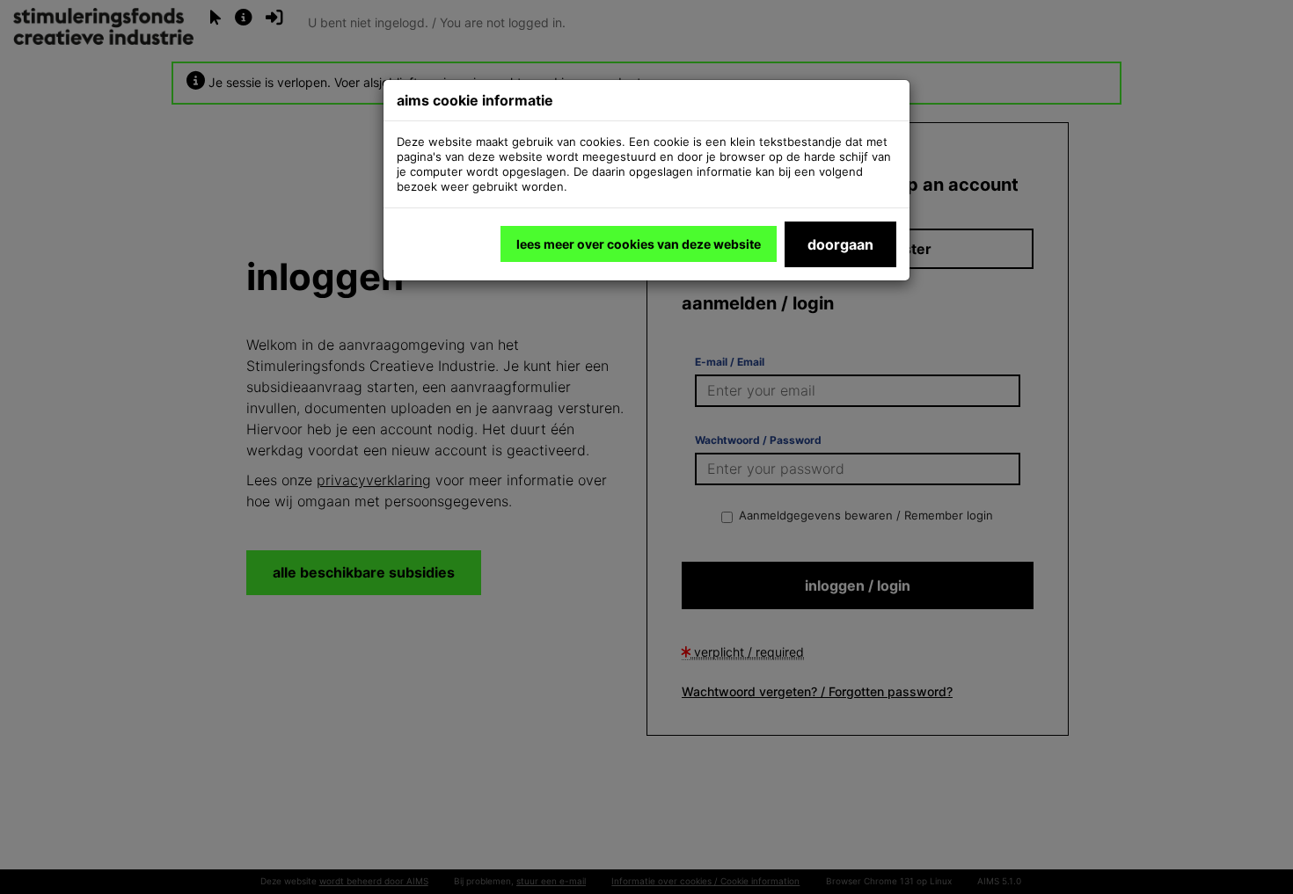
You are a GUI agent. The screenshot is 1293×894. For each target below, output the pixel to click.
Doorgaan (840, 244)
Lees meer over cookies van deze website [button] (638, 243)
